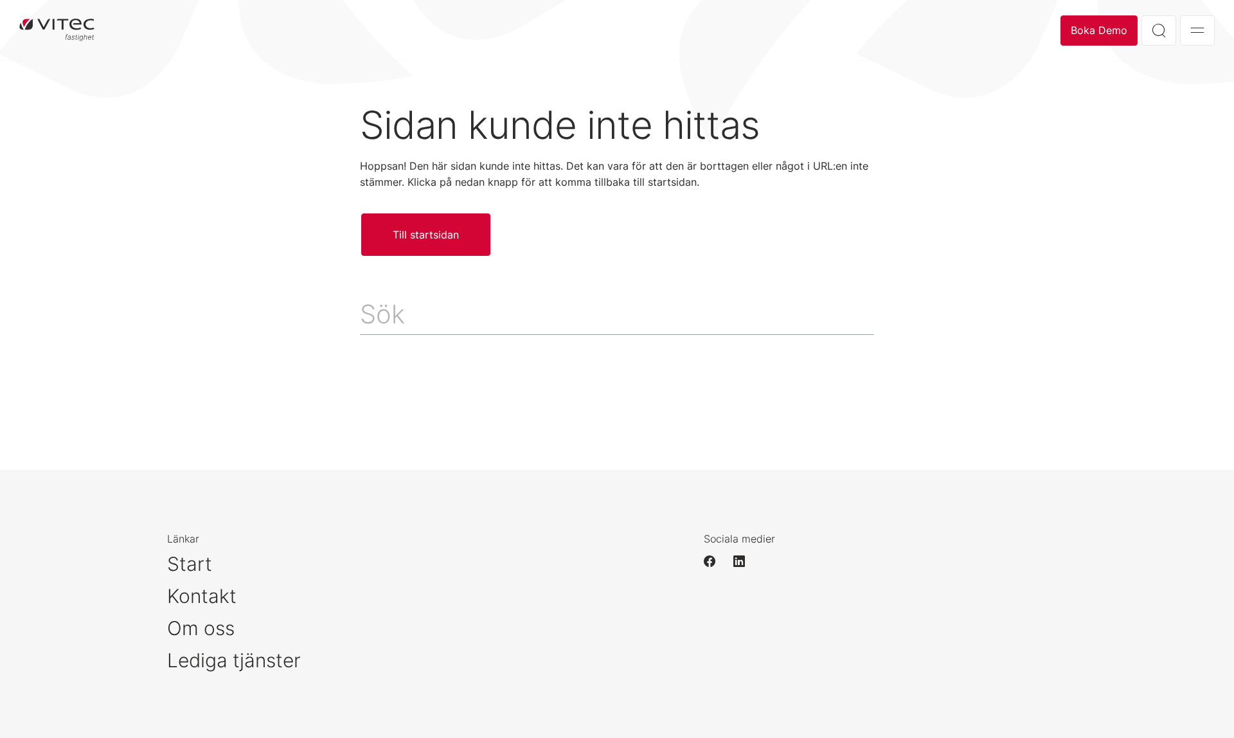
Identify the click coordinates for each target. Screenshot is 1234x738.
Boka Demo (1099, 30)
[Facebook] (715, 561)
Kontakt (202, 596)
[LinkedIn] (744, 561)
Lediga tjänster (234, 660)
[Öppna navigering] (1197, 30)
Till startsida (56, 30)
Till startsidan (426, 234)
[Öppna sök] (1158, 30)
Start (189, 563)
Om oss (201, 628)
